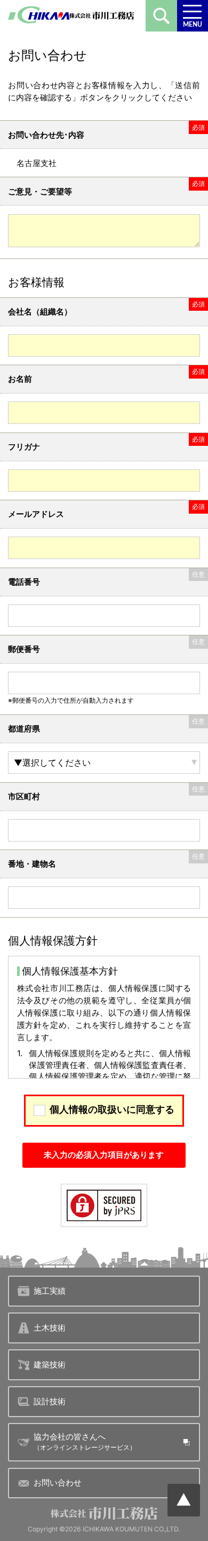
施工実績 (50, 1291)
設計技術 (50, 1401)
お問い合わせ (58, 1482)
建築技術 (50, 1364)
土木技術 (50, 1328)
